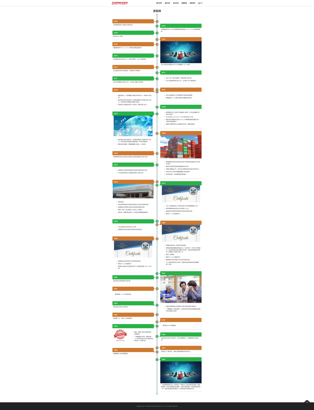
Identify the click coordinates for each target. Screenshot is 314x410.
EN (201, 3)
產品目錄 (176, 3)
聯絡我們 (192, 3)
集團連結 (184, 3)
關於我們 (159, 3)
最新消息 (167, 3)
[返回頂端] (307, 402)
